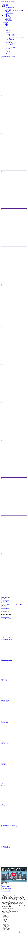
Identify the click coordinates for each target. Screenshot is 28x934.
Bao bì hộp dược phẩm (6, 658)
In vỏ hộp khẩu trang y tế (8, 603)
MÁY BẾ (8, 18)
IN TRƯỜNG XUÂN (6, 891)
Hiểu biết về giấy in (5, 608)
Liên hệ (5, 27)
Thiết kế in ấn (4, 721)
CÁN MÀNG (9, 13)
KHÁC (8, 11)
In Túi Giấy (3, 783)
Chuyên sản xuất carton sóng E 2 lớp (9, 825)
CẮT (7, 23)
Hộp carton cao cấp (5, 617)
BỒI (7, 25)
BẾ (7, 24)
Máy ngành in (6, 15)
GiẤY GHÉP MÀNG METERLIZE (14, 10)
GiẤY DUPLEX (10, 7)
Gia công (5, 22)
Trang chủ (5, 4)
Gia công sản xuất (5, 846)
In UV (2, 804)
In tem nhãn (3, 763)
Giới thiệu (5, 5)
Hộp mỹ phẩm (4, 679)
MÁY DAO (9, 19)
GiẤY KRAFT (9, 9)
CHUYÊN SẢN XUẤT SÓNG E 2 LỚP (12, 604)
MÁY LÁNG (9, 20)
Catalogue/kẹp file (5, 700)
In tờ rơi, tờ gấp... (4, 742)
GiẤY (4, 6)
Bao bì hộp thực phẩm (6, 637)
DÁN (7, 14)
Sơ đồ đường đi (23, 932)
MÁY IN (8, 16)
